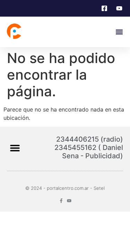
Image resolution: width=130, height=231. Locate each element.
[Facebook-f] (61, 200)
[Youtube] (69, 200)
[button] (119, 32)
